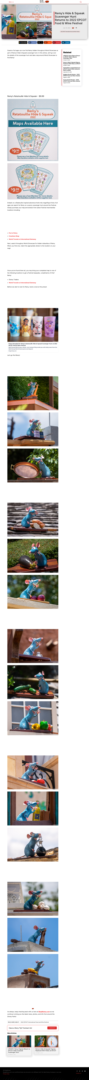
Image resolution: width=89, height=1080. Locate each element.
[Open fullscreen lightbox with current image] (32, 130)
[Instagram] (82, 1071)
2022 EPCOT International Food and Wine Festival (70, 31)
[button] (81, 2)
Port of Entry (13, 233)
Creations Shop (14, 236)
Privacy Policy (6, 1073)
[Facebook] (77, 1071)
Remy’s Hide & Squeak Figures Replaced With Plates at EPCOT (45, 1049)
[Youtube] (85, 1071)
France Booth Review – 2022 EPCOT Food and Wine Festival (71, 80)
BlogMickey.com (44, 1011)
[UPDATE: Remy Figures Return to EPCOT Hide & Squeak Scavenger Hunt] (19, 1042)
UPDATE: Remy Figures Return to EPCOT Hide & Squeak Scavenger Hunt (19, 1050)
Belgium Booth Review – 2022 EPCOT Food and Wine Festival (71, 75)
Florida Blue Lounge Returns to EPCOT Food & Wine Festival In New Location (71, 69)
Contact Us (78, 1073)
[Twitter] (80, 1071)
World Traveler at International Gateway (22, 239)
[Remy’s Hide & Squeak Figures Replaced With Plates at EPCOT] (46, 1042)
